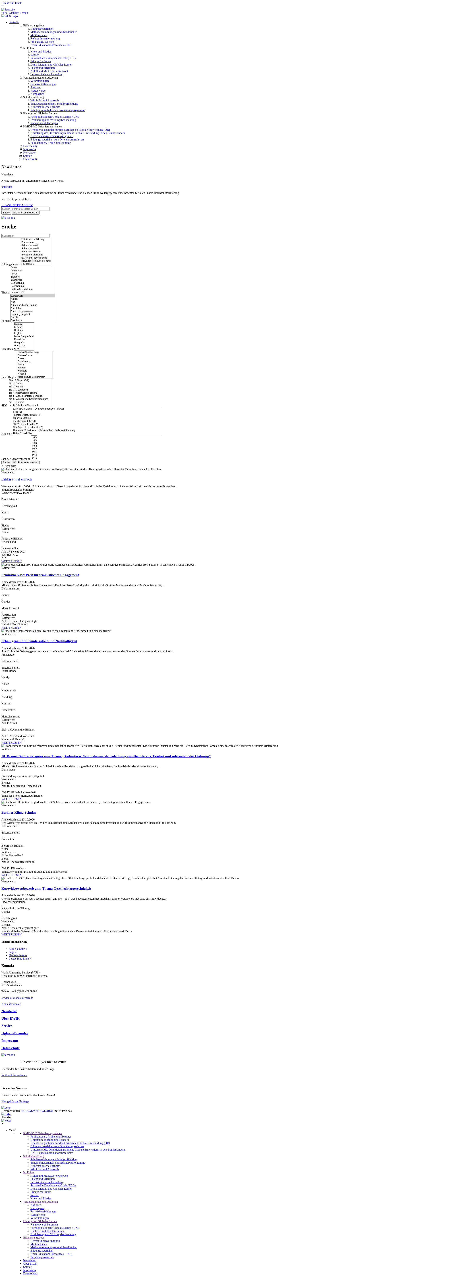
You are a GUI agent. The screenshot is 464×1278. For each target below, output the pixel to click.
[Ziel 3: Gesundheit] (30, 389)
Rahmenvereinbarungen (44, 123)
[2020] (34, 455)
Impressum (29, 149)
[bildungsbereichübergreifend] (36, 261)
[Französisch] (24, 339)
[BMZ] (6, 1114)
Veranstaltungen (39, 80)
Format (5, 320)
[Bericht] (33, 317)
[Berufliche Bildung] (36, 251)
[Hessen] (35, 373)
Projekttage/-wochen (42, 41)
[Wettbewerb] (33, 295)
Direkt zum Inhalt (11, 3)
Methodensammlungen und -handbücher (53, 31)
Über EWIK (30, 159)
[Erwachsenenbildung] (36, 254)
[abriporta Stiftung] (87, 418)
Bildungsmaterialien (41, 28)
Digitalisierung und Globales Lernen (51, 64)
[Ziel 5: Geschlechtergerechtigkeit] (30, 396)
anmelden (7, 186)
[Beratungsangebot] (33, 314)
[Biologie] (24, 324)
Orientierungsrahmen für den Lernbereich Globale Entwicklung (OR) (70, 129)
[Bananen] (32, 276)
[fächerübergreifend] (24, 336)
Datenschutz (30, 146)
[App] (33, 302)
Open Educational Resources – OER (51, 45)
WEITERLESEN (11, 561)
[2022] (34, 449)
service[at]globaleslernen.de (17, 997)
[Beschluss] (33, 320)
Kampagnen (37, 93)
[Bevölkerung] (32, 286)
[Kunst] (24, 348)
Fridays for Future (40, 61)
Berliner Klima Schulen (18, 812)
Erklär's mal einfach (16, 479)
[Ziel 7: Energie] (30, 402)
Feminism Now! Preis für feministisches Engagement (40, 575)
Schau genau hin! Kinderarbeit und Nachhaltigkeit (39, 641)
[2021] (34, 452)
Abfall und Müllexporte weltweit (49, 71)
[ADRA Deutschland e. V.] (87, 424)
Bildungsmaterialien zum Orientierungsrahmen (57, 139)
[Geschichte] (24, 345)
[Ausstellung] (33, 308)
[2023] (34, 446)
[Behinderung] (32, 283)
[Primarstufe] (36, 242)
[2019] (34, 458)
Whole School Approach (44, 100)
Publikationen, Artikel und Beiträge (50, 142)
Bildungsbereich (10, 264)
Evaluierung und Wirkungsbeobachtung (53, 119)
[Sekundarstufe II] (36, 248)
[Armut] (32, 273)
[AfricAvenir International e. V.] (87, 427)
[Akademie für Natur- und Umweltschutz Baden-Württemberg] (87, 430)
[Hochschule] (36, 264)
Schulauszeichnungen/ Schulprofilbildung (54, 103)
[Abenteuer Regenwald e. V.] (87, 415)
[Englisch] (24, 333)
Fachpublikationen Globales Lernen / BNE (55, 116)
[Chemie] (24, 327)
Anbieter (6, 433)
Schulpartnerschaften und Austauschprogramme (57, 110)
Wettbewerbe (37, 90)
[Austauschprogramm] (33, 311)
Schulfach (7, 349)
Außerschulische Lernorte (45, 106)
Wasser (34, 54)
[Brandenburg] (35, 361)
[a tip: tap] (87, 412)
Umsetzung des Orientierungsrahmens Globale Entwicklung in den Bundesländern (77, 133)
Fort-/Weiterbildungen (43, 84)
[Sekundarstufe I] (36, 245)
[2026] (34, 437)
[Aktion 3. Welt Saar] (87, 433)
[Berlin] (35, 364)
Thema (5, 292)
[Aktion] (33, 299)
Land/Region (8, 377)
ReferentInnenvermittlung (45, 38)
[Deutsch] (24, 330)
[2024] (34, 443)
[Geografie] (24, 342)
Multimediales (38, 35)
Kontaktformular (10, 1004)
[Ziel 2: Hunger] (30, 386)
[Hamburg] (35, 370)
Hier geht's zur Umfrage (15, 1101)
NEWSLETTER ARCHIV (17, 205)
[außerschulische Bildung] (36, 257)
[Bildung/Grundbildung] (32, 289)
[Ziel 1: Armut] (30, 383)
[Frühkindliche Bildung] (36, 239)
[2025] (34, 440)
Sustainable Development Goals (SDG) (53, 58)
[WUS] (9, 16)
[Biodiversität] (32, 292)
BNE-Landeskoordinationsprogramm (51, 136)
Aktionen (35, 87)
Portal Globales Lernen (14, 12)
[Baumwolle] (32, 280)
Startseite (14, 22)
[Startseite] (8, 9)
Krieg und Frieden (40, 51)
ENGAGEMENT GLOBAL (37, 1110)
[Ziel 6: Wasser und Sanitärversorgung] (30, 399)
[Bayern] (35, 358)
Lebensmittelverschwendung (46, 74)
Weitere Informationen (14, 1075)
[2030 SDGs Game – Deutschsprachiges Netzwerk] (87, 408)
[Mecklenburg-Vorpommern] (35, 377)
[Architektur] (32, 270)
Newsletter (29, 152)
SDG (4, 405)
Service (27, 155)
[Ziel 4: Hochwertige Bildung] (30, 392)
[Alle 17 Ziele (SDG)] (30, 380)
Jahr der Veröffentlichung (15, 458)
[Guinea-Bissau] (35, 355)
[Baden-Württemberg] (35, 352)
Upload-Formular (14, 1033)
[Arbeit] (32, 267)
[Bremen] (35, 367)
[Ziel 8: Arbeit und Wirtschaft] (30, 405)
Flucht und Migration (42, 67)
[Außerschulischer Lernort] (33, 305)
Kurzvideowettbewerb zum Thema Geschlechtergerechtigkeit (46, 888)
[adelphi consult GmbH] (87, 421)
